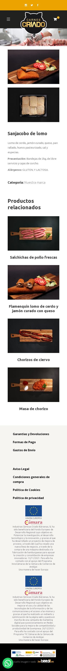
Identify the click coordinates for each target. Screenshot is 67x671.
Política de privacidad (28, 498)
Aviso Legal (21, 469)
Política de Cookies (26, 490)
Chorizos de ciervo (33, 359)
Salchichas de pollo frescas (33, 257)
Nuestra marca (34, 182)
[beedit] (45, 661)
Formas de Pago (24, 442)
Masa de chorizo (33, 408)
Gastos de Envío (24, 450)
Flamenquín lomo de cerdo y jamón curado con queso (33, 308)
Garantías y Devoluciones (31, 434)
